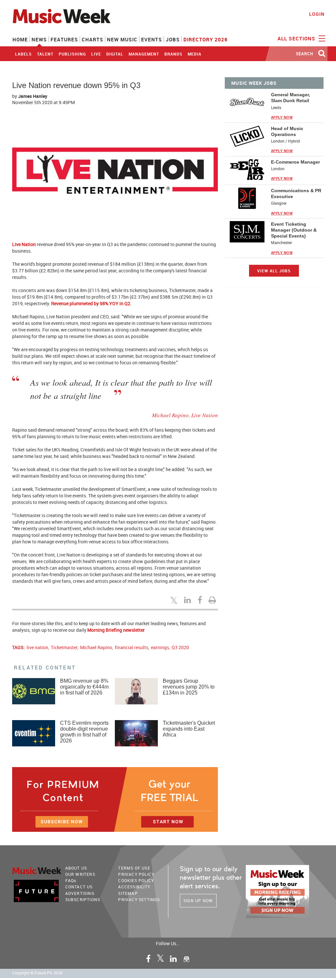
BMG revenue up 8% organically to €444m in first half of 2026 (84, 686)
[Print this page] (213, 600)
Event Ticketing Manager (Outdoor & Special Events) (294, 230)
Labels (23, 54)
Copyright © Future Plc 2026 (37, 972)
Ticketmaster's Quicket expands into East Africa (189, 729)
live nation (37, 647)
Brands (173, 54)
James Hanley (32, 96)
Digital (114, 54)
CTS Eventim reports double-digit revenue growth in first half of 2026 (84, 731)
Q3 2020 (180, 647)
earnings (160, 647)
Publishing (72, 54)
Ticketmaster (64, 647)
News (39, 39)
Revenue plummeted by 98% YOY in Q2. (92, 303)
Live (96, 54)
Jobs (173, 39)
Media (194, 54)
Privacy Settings (139, 899)
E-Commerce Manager (295, 162)
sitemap (127, 893)
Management (144, 54)
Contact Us (79, 886)
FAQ (70, 880)
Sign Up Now (198, 900)
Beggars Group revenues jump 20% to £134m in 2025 (189, 686)
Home (20, 39)
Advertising (79, 893)
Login (317, 14)
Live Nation (24, 244)
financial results (131, 647)
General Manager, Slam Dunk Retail (290, 97)
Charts (92, 39)
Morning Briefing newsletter (116, 630)
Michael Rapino (96, 647)
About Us (76, 868)
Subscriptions (82, 899)
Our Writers (80, 874)
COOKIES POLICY (136, 880)
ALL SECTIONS (297, 38)
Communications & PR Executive (296, 193)
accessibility (134, 886)
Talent (45, 54)
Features (64, 39)
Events (151, 39)
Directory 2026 (205, 39)
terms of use (134, 868)
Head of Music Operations (287, 131)
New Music (122, 39)
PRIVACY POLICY (136, 874)
